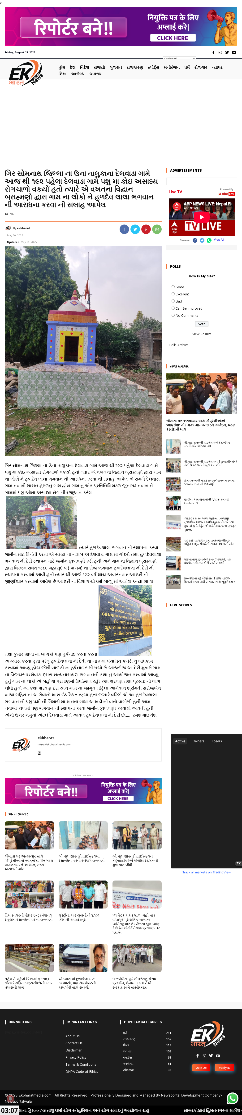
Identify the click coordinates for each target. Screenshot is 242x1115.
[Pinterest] (146, 229)
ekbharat (23, 228)
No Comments (187, 315)
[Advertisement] (121, 124)
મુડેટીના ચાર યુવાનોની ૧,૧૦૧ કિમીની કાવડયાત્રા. (79, 917)
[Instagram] (220, 52)
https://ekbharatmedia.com (54, 744)
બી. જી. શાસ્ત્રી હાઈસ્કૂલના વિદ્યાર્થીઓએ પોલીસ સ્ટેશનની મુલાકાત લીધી (135, 860)
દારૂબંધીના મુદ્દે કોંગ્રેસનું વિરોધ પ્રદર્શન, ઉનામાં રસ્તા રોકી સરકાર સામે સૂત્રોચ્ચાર (134, 983)
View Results (202, 334)
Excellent (182, 294)
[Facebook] (213, 52)
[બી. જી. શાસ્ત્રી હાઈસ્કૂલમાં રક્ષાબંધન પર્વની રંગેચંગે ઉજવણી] (83, 835)
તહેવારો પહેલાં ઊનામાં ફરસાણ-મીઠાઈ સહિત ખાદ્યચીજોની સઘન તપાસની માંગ (29, 983)
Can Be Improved (189, 308)
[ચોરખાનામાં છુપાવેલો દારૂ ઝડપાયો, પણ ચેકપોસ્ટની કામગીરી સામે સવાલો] (83, 958)
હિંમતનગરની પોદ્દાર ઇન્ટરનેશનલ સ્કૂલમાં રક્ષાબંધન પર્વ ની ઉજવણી (28, 917)
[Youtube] (233, 52)
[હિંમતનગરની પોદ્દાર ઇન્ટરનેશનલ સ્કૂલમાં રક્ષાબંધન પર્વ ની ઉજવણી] (29, 895)
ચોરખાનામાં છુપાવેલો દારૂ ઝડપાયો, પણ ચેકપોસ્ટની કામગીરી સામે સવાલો (77, 983)
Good (180, 287)
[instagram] (39, 752)
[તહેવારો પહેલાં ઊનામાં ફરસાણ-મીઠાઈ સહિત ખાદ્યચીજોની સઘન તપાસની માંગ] (29, 958)
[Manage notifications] (10, 1098)
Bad (179, 301)
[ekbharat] (9, 228)
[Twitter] (227, 52)
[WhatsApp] (157, 229)
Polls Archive (179, 345)
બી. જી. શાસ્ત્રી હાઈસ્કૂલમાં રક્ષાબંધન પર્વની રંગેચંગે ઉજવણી (81, 858)
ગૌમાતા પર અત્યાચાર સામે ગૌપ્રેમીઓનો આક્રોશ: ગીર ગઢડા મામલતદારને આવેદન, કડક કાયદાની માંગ (29, 862)
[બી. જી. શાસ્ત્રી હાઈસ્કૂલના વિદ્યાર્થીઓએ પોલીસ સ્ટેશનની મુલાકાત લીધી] (137, 835)
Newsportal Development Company (190, 1095)
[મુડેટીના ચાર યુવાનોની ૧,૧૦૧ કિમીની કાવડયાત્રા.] (83, 895)
